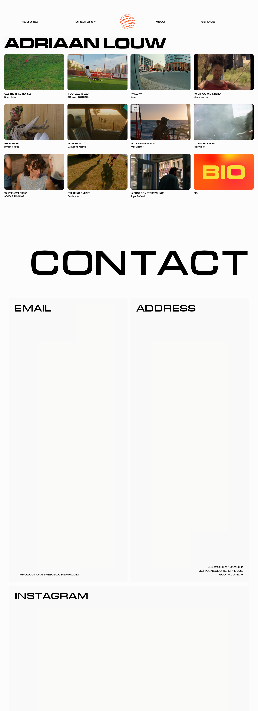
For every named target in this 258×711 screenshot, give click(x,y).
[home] (127, 22)
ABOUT (161, 21)
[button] (86, 21)
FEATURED (30, 21)
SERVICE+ (209, 21)
